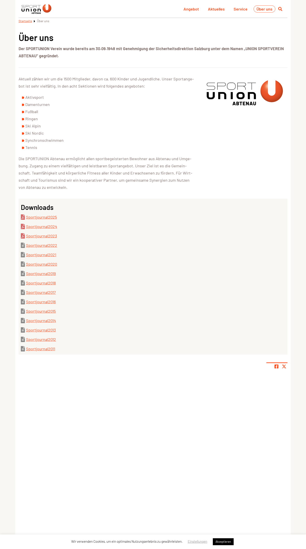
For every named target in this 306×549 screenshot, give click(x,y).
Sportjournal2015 (41, 311)
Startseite (25, 21)
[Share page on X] (284, 366)
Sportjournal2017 (41, 292)
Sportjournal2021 (41, 254)
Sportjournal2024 (41, 226)
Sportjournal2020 (41, 264)
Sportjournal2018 (41, 282)
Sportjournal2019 (41, 273)
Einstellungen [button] (197, 541)
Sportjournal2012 (41, 339)
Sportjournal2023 (41, 235)
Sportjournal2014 (41, 320)
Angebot (191, 8)
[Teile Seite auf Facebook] (276, 366)
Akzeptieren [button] (223, 541)
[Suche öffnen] (280, 9)
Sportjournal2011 (40, 348)
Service (241, 8)
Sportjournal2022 (41, 245)
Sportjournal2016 (41, 301)
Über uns (264, 8)
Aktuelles (216, 8)
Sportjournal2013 (41, 329)
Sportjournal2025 (41, 217)
